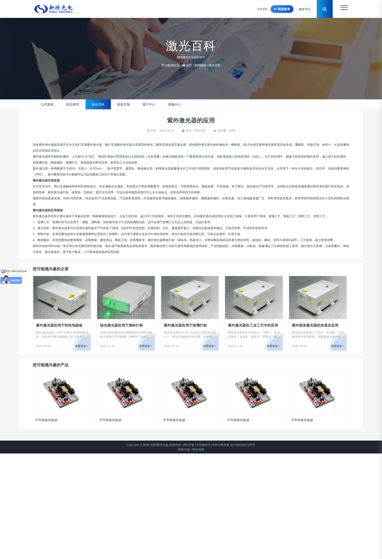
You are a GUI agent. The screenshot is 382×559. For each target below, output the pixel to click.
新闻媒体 (200, 64)
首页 (189, 64)
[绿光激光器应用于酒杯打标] (126, 297)
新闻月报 (118, 104)
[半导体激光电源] (62, 394)
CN (263, 9)
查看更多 (81, 346)
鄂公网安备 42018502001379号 (234, 445)
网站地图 (198, 449)
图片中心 (141, 104)
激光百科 (215, 64)
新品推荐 (70, 104)
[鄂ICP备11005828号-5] (198, 445)
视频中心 (165, 104)
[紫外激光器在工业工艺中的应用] (254, 297)
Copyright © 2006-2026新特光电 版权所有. (154, 445)
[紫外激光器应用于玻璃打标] (190, 297)
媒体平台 (307, 9)
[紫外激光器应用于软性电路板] (62, 297)
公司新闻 (46, 104)
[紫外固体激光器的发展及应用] (318, 297)
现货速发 (287, 9)
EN (269, 9)
